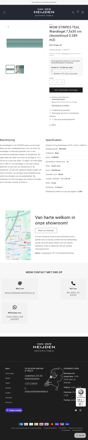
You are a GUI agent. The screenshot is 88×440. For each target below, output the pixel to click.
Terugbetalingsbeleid (50, 428)
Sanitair (8, 388)
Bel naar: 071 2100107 (73, 294)
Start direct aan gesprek (14, 318)
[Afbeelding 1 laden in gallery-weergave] (10, 69)
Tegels (7, 383)
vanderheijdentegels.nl (22, 428)
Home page (9, 373)
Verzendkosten (65, 53)
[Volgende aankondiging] (83, 2)
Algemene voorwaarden (76, 428)
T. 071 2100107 (31, 383)
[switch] (81, 404)
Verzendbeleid (66, 430)
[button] (4, 12)
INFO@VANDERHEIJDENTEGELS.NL (20, 293)
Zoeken (8, 393)
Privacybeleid (62, 428)
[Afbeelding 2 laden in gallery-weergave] (20, 69)
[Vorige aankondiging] (4, 2)
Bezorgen (8, 397)
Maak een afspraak (46, 231)
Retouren (8, 402)
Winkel (7, 378)
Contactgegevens (77, 430)
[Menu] (84, 389)
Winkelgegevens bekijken (60, 105)
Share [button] (54, 125)
